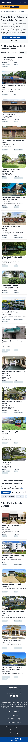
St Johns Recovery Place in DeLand (12, 433)
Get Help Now (6, 6)
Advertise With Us (15, 722)
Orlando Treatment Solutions (12, 584)
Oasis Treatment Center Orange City (13, 87)
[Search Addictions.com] (21, 2)
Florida (15, 11)
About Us (15, 715)
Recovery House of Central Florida (12, 342)
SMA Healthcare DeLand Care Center (13, 142)
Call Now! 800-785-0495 (14, 38)
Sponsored (23, 6)
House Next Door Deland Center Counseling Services (13, 198)
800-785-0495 (14, 7)
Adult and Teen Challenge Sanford (11, 526)
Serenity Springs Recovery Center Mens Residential (12, 668)
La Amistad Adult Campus (11, 640)
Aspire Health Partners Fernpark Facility (14, 612)
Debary (4, 496)
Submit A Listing (15, 719)
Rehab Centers (8, 11)
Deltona (11, 496)
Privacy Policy (14, 733)
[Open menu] (25, 2)
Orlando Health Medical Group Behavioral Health (13, 556)
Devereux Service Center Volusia (11, 227)
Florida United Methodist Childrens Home (11, 170)
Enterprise (20, 496)
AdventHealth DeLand (10, 312)
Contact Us (15, 711)
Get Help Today (13, 739)
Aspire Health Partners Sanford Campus (13, 372)
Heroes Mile (6, 462)
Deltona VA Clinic (8, 114)
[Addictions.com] (1, 11)
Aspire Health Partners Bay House (12, 402)
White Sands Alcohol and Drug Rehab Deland (13, 258)
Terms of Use (14, 730)
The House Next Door (10, 285)
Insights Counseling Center (12, 57)
